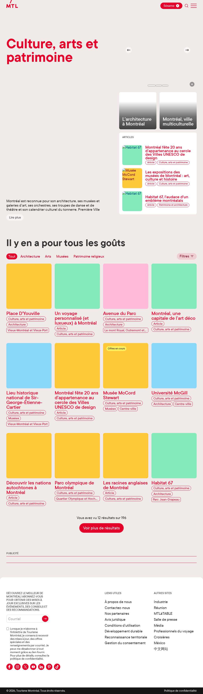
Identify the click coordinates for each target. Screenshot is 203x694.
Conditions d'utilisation (122, 625)
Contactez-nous (117, 607)
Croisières (161, 637)
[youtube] (33, 667)
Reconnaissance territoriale (126, 637)
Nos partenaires (117, 613)
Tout (11, 256)
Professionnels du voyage (174, 631)
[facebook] (9, 667)
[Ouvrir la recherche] (186, 6)
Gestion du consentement (125, 643)
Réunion (160, 607)
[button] (15, 217)
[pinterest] (49, 667)
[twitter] (25, 667)
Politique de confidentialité (180, 690)
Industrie (161, 601)
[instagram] (17, 667)
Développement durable (124, 631)
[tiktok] (57, 667)
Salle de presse (165, 619)
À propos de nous (118, 601)
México (159, 643)
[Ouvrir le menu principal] (194, 6)
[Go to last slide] (128, 50)
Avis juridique (115, 619)
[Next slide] (187, 50)
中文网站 (161, 649)
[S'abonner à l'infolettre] (45, 619)
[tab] (151, 85)
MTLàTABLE (163, 613)
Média (159, 625)
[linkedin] (41, 667)
